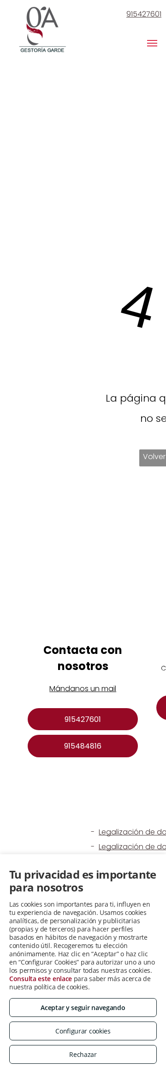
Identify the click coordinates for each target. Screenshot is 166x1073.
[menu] (152, 43)
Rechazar (83, 1054)
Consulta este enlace (40, 978)
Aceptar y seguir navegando (83, 1007)
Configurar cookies (83, 1031)
